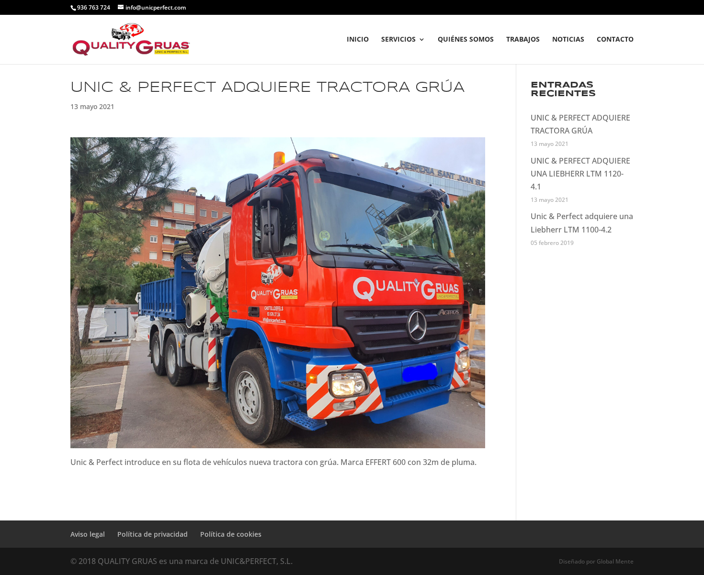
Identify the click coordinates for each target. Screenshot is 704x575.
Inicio (358, 40)
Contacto (615, 40)
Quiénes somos (466, 40)
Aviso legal (87, 534)
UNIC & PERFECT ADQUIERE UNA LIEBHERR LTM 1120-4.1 (580, 173)
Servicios (398, 40)
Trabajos (523, 40)
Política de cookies (230, 534)
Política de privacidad (152, 534)
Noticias (568, 40)
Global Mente (615, 561)
